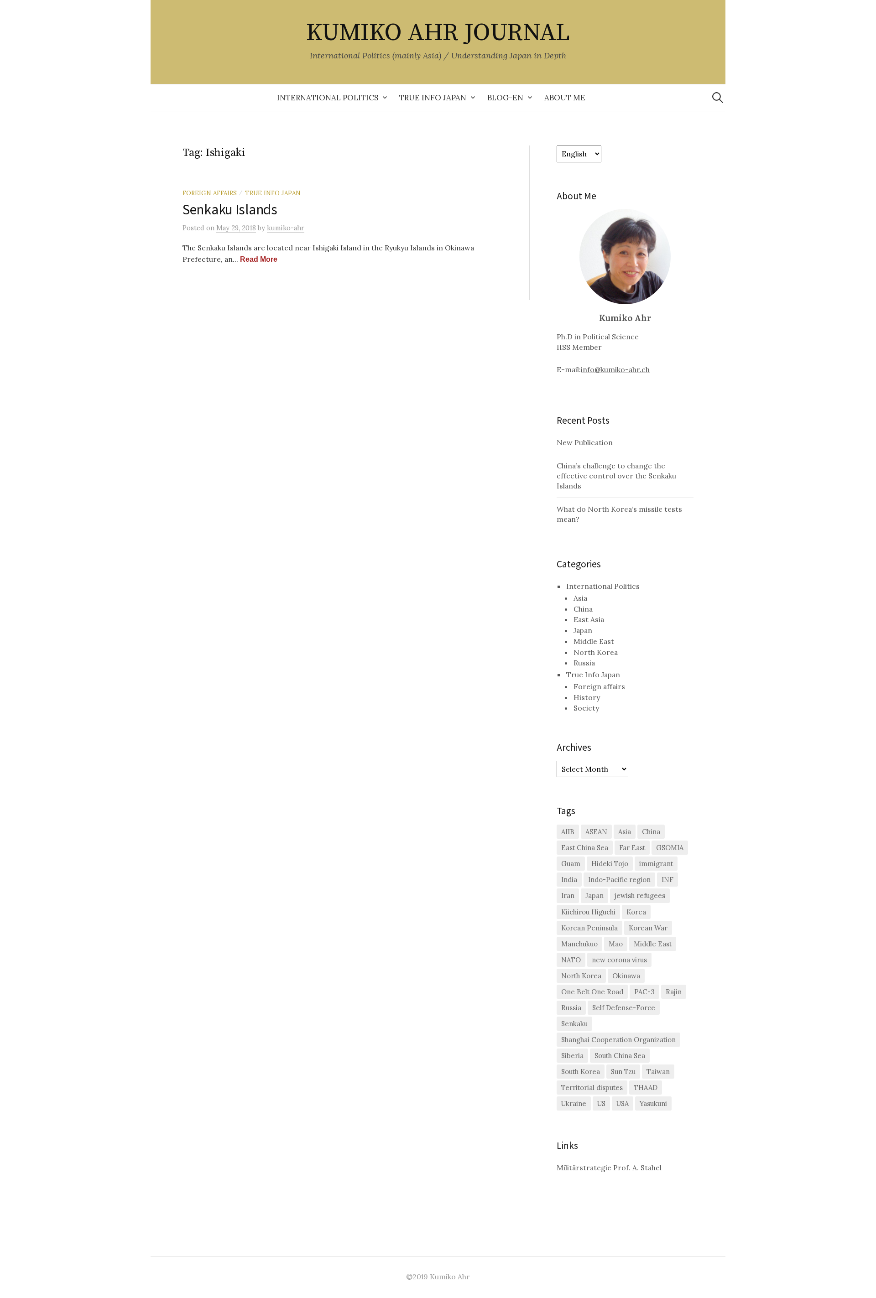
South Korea (580, 1071)
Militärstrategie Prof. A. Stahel (609, 1167)
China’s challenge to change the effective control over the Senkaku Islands (616, 475)
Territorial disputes (592, 1087)
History (587, 697)
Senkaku (574, 1023)
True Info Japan (432, 98)
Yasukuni (653, 1103)
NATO (571, 959)
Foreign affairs (209, 193)
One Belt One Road (592, 991)
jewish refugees (640, 895)
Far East (632, 847)
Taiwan (658, 1071)
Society (586, 707)
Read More (258, 259)
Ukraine (573, 1103)
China (583, 608)
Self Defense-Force (623, 1007)
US (601, 1103)
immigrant (656, 863)
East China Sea (584, 847)
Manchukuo (579, 944)
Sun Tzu (623, 1071)
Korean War (648, 928)
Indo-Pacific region (619, 879)
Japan (583, 630)
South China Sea (619, 1055)
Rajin (674, 991)
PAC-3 (644, 991)
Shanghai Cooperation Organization (618, 1039)
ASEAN (596, 831)
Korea (636, 912)
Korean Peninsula (589, 928)
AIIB (567, 831)
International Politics (327, 98)
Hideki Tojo (609, 863)
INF (667, 879)
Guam (570, 863)
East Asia (589, 619)
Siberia (572, 1055)
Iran (567, 895)
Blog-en (505, 98)
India (569, 879)
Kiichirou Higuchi (588, 912)
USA (622, 1103)
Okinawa (626, 975)
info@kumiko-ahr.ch (615, 369)
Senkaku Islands (229, 209)
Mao (616, 944)
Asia (580, 597)
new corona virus (619, 959)
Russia (584, 662)
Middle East (594, 641)
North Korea (596, 652)
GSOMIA (669, 847)
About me (564, 98)
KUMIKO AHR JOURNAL (438, 32)
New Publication (585, 442)
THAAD (645, 1087)
